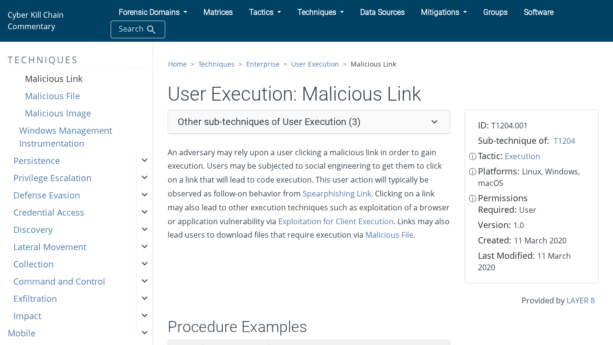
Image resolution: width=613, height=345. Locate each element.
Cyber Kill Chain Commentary (36, 21)
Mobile (21, 333)
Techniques (216, 64)
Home (177, 64)
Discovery (33, 229)
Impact (27, 316)
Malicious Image (58, 113)
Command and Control (59, 281)
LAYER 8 (581, 300)
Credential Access (48, 212)
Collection (33, 264)
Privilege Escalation (52, 178)
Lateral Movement (49, 247)
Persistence (36, 160)
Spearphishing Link (337, 193)
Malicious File (52, 96)
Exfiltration (35, 298)
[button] (153, 12)
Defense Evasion (46, 195)
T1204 (564, 141)
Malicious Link (53, 78)
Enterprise (263, 64)
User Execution (315, 64)
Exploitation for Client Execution (336, 221)
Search (132, 28)
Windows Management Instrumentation (65, 137)
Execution (522, 156)
